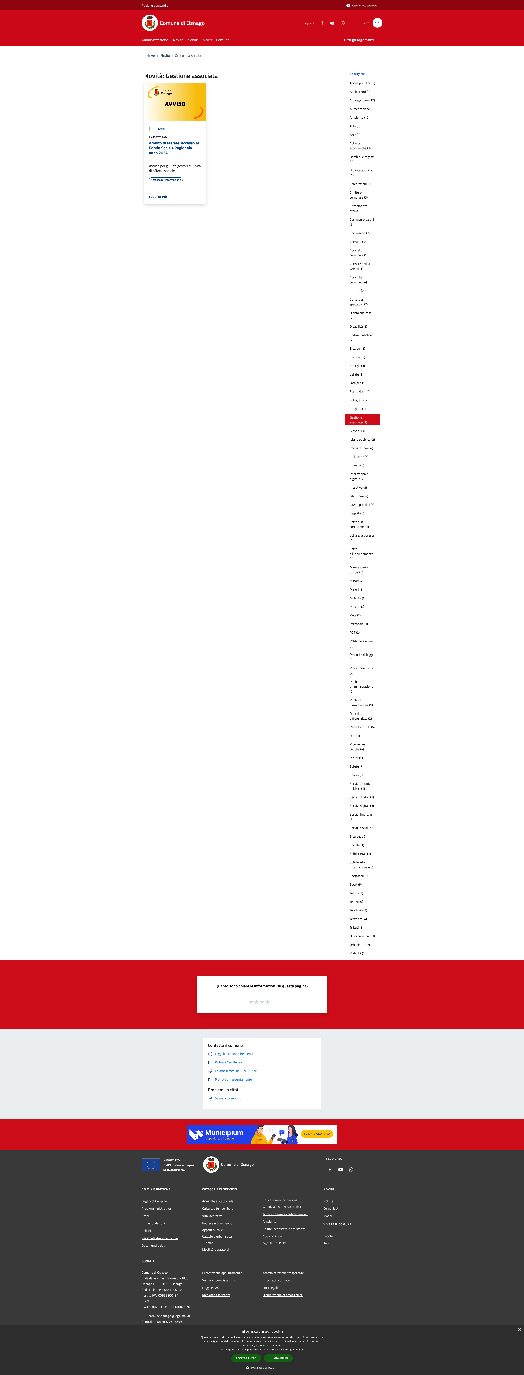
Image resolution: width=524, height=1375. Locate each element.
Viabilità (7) (357, 953)
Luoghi (328, 1236)
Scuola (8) (356, 775)
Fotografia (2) (359, 400)
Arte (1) (355, 134)
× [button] (519, 1329)
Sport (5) (356, 884)
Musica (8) (357, 606)
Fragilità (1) (358, 408)
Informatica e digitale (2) (359, 476)
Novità (165, 55)
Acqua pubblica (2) (362, 83)
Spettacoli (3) (359, 875)
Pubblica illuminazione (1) (361, 702)
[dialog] (262, 1350)
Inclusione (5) (359, 456)
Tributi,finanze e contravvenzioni (285, 1214)
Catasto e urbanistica (217, 1236)
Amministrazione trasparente (283, 1272)
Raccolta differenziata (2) (361, 716)
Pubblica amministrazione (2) (361, 686)
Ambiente (269, 1221)
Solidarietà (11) (360, 853)
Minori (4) (356, 580)
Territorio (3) (358, 910)
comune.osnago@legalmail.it (169, 1315)
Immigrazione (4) (361, 448)
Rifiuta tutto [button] (278, 1358)
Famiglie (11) (358, 382)
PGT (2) (355, 632)
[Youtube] (331, 22)
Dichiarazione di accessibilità (283, 1294)
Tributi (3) (356, 927)
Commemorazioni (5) (362, 222)
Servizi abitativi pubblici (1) (361, 786)
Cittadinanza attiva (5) (358, 208)
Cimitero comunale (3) (359, 195)
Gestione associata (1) (358, 420)
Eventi (327, 1243)
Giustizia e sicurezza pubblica (283, 1206)
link (301, 1349)
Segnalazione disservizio (219, 1280)
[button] (262, 1367)
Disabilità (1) (358, 326)
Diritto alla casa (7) (361, 315)
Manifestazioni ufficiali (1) (360, 570)
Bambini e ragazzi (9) (362, 159)
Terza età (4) (358, 918)
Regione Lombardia (155, 5)
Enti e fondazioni (153, 1223)
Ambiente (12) (359, 117)
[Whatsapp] (341, 22)
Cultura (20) (358, 290)
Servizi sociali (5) (361, 827)
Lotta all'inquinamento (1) (361, 553)
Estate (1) (356, 374)
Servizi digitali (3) (362, 805)
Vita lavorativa (212, 1215)
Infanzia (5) (357, 465)
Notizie (328, 1201)
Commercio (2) (360, 232)
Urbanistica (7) (360, 944)
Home (151, 55)
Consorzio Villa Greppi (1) (360, 266)
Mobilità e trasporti (215, 1249)
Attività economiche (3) (360, 146)
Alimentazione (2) (362, 108)
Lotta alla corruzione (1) (359, 524)
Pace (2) (355, 615)
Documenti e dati (153, 1245)
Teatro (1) (356, 893)
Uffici (145, 1215)
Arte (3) (355, 126)
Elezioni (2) (357, 357)
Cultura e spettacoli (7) (359, 302)
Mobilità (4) (357, 598)
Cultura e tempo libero (217, 1208)
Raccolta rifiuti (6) (362, 727)
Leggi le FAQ (210, 1287)
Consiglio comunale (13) (359, 253)
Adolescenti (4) (360, 91)
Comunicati (331, 1208)
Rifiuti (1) (356, 757)
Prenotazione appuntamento (222, 1272)
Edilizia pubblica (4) (361, 337)
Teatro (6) (356, 901)
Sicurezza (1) (358, 836)
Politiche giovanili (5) (362, 643)
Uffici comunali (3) (362, 936)
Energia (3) (357, 365)
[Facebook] (320, 22)
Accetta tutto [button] (246, 1358)
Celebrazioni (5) (360, 183)
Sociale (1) (357, 845)
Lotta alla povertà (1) (362, 538)
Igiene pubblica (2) (362, 439)
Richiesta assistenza (216, 1294)
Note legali (270, 1287)
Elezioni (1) (357, 348)
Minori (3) (356, 589)
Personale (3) (359, 623)
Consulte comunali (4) (358, 280)
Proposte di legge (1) (362, 657)
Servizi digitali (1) (362, 797)
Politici (146, 1230)
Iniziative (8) (358, 487)
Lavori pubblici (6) (362, 504)
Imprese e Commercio (217, 1223)
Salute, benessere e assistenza (284, 1228)
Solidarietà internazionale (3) (362, 865)
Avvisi (161, 129)
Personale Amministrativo (160, 1237)
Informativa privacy (276, 1280)
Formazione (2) (360, 391)
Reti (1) (355, 735)
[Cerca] (377, 23)
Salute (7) (356, 766)
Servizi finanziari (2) (361, 817)
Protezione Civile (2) (361, 670)
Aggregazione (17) (362, 100)
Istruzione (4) (359, 496)
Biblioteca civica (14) (361, 173)
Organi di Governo (154, 1201)
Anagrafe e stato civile (217, 1201)
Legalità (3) (357, 513)
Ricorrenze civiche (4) (357, 747)
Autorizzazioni (273, 1236)
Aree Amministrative (156, 1208)
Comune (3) (358, 241)
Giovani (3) (357, 430)
